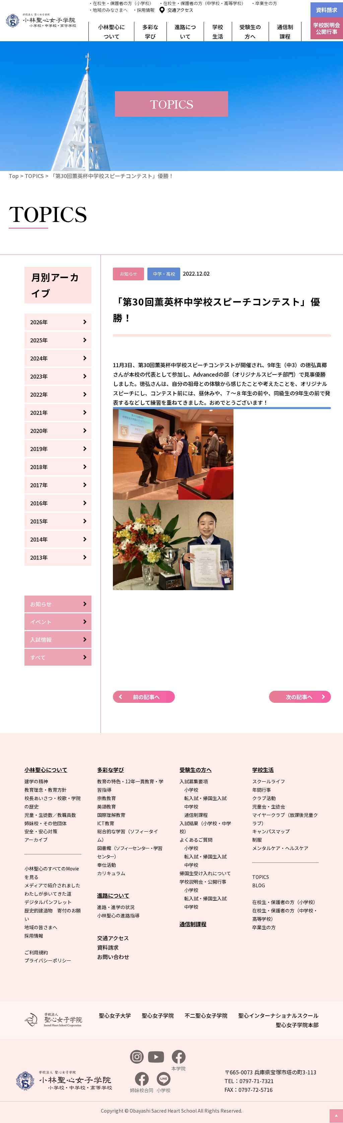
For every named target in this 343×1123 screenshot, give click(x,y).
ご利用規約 (36, 952)
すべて (38, 657)
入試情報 (41, 639)
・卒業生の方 (264, 3)
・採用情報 (143, 10)
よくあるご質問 (196, 839)
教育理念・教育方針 (45, 789)
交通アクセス (180, 10)
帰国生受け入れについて (205, 873)
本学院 (179, 1068)
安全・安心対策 (40, 831)
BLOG (258, 885)
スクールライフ (268, 781)
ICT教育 (105, 823)
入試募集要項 (194, 781)
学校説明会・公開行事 (203, 881)
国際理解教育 (111, 814)
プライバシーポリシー (47, 960)
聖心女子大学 (115, 1015)
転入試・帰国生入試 (205, 798)
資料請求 (326, 10)
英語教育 (106, 806)
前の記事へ (146, 697)
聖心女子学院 (158, 1015)
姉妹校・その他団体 (45, 823)
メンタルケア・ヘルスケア (280, 848)
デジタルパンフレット (48, 902)
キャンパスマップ (271, 831)
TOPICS (34, 176)
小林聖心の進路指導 (118, 915)
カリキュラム (111, 873)
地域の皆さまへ (40, 927)
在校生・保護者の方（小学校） (285, 902)
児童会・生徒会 (268, 806)
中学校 (191, 806)
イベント (41, 622)
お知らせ (41, 604)
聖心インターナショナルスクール (278, 1015)
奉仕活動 (106, 864)
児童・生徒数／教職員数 (50, 814)
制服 (257, 839)
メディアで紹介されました (52, 885)
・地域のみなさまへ (108, 10)
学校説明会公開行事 (326, 28)
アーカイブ (36, 839)
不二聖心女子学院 (206, 1015)
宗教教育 (106, 798)
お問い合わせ (113, 957)
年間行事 (261, 789)
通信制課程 (285, 31)
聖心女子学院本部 (297, 1025)
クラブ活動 (264, 798)
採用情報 (33, 935)
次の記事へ (299, 697)
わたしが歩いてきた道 (47, 893)
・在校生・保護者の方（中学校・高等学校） (202, 3)
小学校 (191, 789)
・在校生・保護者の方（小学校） (121, 3)
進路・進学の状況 (116, 907)
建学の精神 (36, 781)
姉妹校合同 (141, 1090)
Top (14, 176)
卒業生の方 (264, 927)
